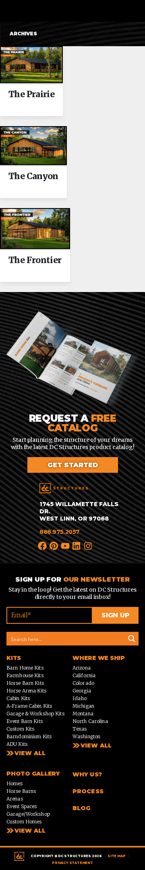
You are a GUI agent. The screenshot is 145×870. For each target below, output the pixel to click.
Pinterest (54, 545)
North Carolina (90, 721)
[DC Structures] (63, 488)
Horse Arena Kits (26, 691)
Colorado (83, 683)
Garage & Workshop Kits (35, 714)
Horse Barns (21, 791)
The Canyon (33, 176)
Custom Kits (20, 729)
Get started (73, 465)
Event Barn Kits (24, 721)
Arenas (14, 799)
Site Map (116, 856)
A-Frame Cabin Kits (29, 706)
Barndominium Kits (29, 736)
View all (96, 745)
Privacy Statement (72, 863)
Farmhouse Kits (25, 675)
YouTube (65, 545)
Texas (79, 729)
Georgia (81, 691)
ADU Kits (16, 744)
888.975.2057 (59, 531)
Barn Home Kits (25, 668)
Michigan (83, 706)
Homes (14, 783)
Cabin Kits (18, 698)
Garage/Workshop (28, 814)
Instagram (88, 545)
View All (30, 753)
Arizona (81, 668)
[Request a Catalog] (72, 362)
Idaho (79, 698)
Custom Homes (23, 822)
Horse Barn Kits (25, 683)
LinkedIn (77, 545)
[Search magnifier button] (132, 638)
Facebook (43, 545)
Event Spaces (21, 806)
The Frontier (35, 260)
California (83, 675)
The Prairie (31, 94)
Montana (82, 714)
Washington (86, 736)
